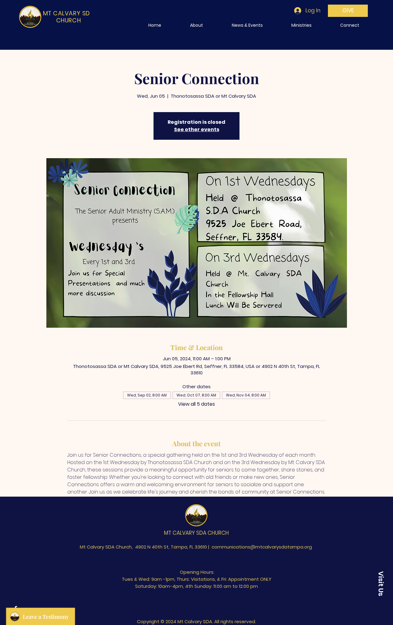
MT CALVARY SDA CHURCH (196, 533)
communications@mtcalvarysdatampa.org (262, 547)
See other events (196, 129)
